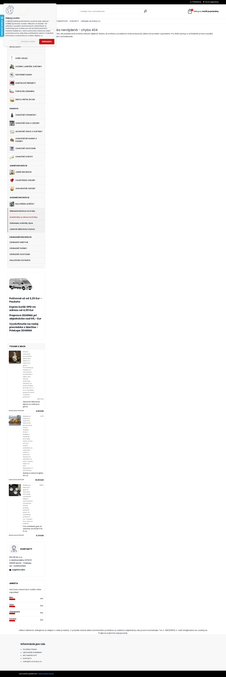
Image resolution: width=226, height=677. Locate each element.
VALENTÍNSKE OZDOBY (25, 180)
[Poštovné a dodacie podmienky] (20, 279)
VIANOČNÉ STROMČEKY (25, 115)
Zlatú (11, 604)
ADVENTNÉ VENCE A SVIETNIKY (28, 131)
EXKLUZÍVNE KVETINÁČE (20, 260)
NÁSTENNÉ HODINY (23, 74)
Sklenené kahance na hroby (22, 211)
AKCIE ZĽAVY (15, 46)
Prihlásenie (196, 2)
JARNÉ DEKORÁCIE (23, 172)
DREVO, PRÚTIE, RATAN (25, 99)
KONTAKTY (74, 21)
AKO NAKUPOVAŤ (60, 21)
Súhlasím (47, 41)
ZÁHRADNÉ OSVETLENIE (20, 254)
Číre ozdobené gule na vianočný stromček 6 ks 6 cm (33, 528)
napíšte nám (18, 569)
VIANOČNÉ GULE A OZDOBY (27, 123)
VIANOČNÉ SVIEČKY (24, 156)
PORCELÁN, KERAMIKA (24, 91)
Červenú (12, 619)
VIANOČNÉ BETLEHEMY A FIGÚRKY (26, 139)
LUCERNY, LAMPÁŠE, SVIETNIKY (28, 66)
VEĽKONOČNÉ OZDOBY (25, 188)
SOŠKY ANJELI (21, 58)
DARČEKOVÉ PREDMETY (25, 83)
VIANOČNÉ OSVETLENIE (25, 148)
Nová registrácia (212, 2)
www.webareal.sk (46, 674)
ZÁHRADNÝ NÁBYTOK (19, 242)
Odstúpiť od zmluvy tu (90, 21)
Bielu (11, 597)
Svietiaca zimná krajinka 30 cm (33, 474)
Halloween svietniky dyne (21, 223)
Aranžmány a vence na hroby (23, 217)
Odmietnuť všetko (28, 41)
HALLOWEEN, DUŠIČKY (24, 204)
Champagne (14, 611)
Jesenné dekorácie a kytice (22, 229)
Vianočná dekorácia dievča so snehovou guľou (31, 404)
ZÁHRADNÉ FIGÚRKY (18, 248)
